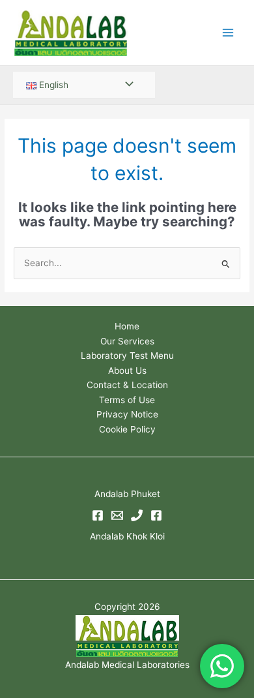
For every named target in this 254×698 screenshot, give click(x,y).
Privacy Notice (127, 414)
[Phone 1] (137, 515)
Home (127, 326)
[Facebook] (98, 515)
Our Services (127, 341)
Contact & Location (127, 385)
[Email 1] (117, 515)
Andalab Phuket (127, 494)
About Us (127, 370)
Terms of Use (127, 400)
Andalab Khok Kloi (127, 536)
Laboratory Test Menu (127, 355)
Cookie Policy (127, 429)
